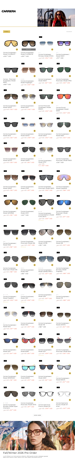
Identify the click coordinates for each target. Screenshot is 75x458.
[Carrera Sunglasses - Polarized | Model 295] (11, 259)
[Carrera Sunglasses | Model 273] (64, 286)
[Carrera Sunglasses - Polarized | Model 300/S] (64, 150)
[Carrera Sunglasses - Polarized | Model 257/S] (29, 394)
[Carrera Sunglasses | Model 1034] (29, 314)
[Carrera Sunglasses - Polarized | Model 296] (29, 232)
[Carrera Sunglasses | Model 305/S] (64, 43)
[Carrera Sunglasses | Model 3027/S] (11, 150)
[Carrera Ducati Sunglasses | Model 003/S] (64, 97)
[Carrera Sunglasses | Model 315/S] (29, 97)
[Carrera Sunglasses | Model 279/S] (29, 178)
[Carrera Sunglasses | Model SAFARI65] (11, 202)
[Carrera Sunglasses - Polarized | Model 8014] (64, 341)
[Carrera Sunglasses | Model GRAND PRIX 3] (46, 259)
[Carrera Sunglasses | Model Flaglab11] (11, 286)
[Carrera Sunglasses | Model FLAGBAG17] (11, 43)
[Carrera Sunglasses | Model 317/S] (46, 150)
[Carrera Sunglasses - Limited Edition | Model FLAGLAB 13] (46, 202)
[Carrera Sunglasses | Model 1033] (46, 286)
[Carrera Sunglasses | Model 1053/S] (11, 97)
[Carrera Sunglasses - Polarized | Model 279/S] (64, 70)
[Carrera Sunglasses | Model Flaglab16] (64, 178)
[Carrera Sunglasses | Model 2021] (11, 341)
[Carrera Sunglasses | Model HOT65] (46, 232)
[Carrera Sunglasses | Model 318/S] (64, 125)
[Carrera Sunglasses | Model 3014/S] (29, 125)
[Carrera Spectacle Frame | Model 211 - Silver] (64, 394)
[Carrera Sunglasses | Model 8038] (29, 341)
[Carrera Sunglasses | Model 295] (64, 232)
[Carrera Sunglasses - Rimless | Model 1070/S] (46, 43)
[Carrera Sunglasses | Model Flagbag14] (29, 70)
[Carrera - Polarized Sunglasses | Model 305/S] (11, 70)
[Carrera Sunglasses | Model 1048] (11, 232)
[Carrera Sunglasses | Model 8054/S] (64, 367)
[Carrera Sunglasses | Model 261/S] (46, 367)
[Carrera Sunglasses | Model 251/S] (11, 125)
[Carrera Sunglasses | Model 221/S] (29, 202)
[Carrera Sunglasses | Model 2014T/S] (64, 314)
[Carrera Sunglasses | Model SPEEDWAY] (11, 367)
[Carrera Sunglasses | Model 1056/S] (11, 178)
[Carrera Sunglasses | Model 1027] (46, 341)
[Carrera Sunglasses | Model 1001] (29, 286)
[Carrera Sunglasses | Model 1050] (29, 259)
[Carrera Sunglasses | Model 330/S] (46, 125)
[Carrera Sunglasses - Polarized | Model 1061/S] (46, 178)
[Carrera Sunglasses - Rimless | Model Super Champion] (11, 394)
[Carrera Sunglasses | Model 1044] (11, 314)
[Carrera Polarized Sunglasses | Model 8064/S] (46, 97)
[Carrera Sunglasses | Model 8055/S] (29, 367)
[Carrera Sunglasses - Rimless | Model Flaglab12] (64, 259)
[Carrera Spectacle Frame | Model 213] (46, 394)
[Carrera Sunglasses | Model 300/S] (46, 70)
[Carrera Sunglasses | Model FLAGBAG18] (29, 43)
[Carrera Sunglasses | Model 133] (46, 314)
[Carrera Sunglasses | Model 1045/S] (29, 150)
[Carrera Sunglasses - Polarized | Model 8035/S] (64, 202)
